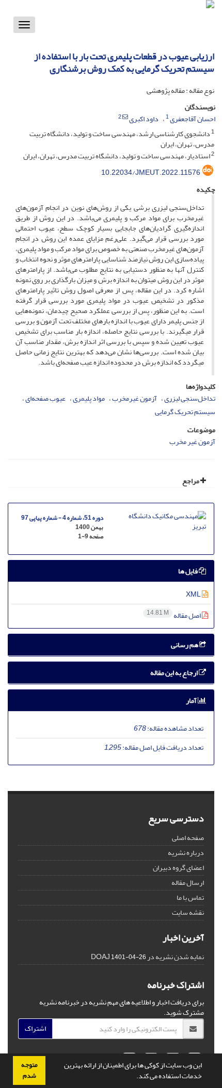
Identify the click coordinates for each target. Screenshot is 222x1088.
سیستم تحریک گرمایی (185, 412)
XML (194, 594)
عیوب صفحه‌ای (45, 398)
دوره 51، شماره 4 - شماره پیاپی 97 (62, 518)
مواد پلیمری (89, 398)
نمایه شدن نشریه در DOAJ (147, 957)
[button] (133, 1077)
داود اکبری (143, 119)
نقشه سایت (188, 912)
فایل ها (188, 571)
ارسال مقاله (187, 882)
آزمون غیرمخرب (134, 398)
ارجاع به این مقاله (174, 673)
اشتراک (35, 1028)
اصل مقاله (174, 615)
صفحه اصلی (188, 838)
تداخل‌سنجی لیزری (189, 398)
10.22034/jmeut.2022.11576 (150, 172)
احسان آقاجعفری (192, 119)
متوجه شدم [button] (29, 1070)
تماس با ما (190, 897)
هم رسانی (185, 645)
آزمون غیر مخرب (192, 442)
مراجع (191, 481)
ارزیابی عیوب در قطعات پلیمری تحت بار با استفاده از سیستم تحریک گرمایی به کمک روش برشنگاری (124, 62)
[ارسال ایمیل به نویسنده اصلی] (125, 117)
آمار (192, 700)
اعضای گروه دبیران (178, 868)
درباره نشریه (186, 853)
